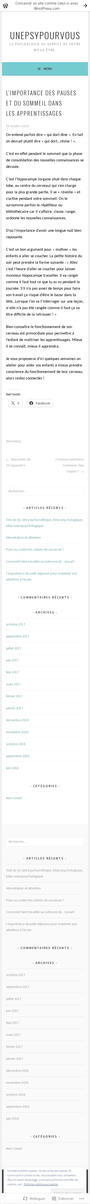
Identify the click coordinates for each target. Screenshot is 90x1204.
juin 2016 (12, 768)
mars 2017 (13, 684)
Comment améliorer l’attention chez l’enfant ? (70, 465)
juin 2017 (12, 660)
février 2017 (14, 696)
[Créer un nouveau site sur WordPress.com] (45, 5)
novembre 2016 (17, 732)
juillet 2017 (13, 648)
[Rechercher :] (45, 491)
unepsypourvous (45, 35)
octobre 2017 (15, 624)
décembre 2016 (17, 720)
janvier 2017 (14, 708)
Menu (48, 68)
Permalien (13, 441)
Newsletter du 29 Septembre (18, 462)
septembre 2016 (17, 756)
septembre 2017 (17, 636)
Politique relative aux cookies (41, 1184)
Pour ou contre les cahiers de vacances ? (35, 549)
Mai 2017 (12, 672)
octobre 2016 (15, 744)
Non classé (14, 798)
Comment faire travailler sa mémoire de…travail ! (40, 561)
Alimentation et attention (23, 537)
